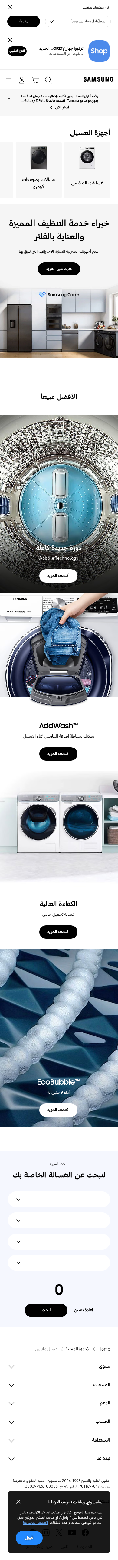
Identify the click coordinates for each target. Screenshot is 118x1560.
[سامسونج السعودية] (100, 79)
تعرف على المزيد (59, 269)
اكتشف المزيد (58, 575)
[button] (59, 1366)
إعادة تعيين (83, 1310)
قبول (29, 1538)
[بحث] (48, 80)
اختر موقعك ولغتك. (96, 7)
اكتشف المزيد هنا (35, 1522)
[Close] (10, 40)
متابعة (23, 21)
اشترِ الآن (62, 107)
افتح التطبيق (17, 51)
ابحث (46, 1310)
